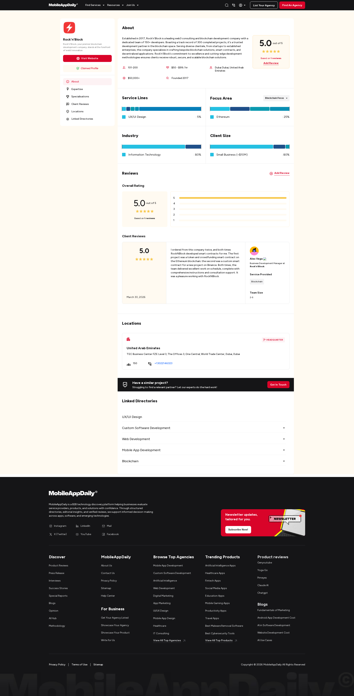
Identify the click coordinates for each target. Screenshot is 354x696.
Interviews (55, 580)
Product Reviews (58, 565)
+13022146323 (163, 363)
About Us (106, 565)
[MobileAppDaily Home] (63, 5)
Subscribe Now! (238, 529)
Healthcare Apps (215, 573)
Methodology (57, 625)
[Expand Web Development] (284, 439)
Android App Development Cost (276, 617)
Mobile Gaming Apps (217, 603)
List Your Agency (264, 5)
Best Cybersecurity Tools (220, 633)
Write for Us (108, 640)
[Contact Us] (233, 5)
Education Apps (214, 595)
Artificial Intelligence (165, 580)
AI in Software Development (273, 625)
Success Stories (58, 588)
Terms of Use (79, 664)
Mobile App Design (164, 618)
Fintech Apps (213, 580)
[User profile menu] (243, 5)
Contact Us (108, 573)
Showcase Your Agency (115, 625)
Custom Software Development (172, 573)
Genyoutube (264, 562)
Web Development (164, 588)
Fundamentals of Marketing (273, 610)
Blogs (52, 603)
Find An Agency (292, 5)
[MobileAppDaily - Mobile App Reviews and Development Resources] (111, 494)
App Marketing (162, 603)
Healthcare (159, 625)
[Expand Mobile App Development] (284, 450)
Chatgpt (262, 592)
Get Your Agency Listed (115, 617)
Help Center (108, 595)
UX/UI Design (137, 117)
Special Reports (58, 595)
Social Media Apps (216, 588)
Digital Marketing (163, 595)
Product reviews (272, 556)
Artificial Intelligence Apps (220, 565)
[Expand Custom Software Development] (284, 428)
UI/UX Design (160, 610)
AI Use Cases (264, 640)
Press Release (56, 573)
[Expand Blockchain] (284, 461)
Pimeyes (262, 577)
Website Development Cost (273, 632)
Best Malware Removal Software (224, 625)
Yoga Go (262, 570)
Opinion (53, 610)
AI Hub (53, 618)
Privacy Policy (109, 580)
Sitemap (106, 588)
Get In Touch (278, 384)
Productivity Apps (215, 610)
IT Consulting (161, 633)
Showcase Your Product (115, 632)
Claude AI (262, 585)
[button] (95, 5)
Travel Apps (212, 618)
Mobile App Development (168, 565)
